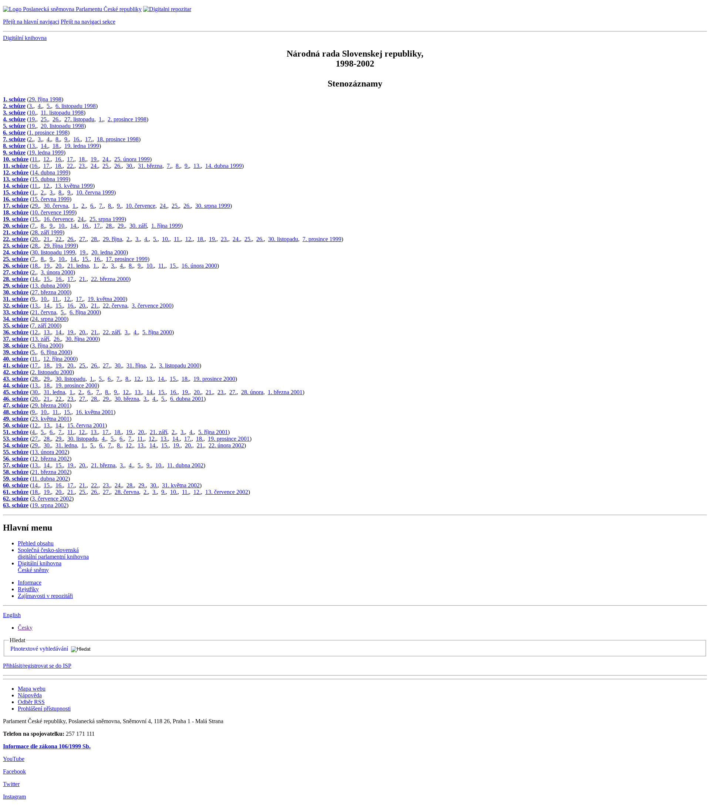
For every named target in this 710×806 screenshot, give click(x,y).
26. (56, 119)
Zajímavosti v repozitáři (45, 596)
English (12, 615)
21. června (44, 312)
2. (31, 139)
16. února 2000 (199, 266)
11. (35, 159)
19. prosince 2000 (214, 379)
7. (169, 166)
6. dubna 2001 (187, 399)
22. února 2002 (226, 445)
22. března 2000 (110, 279)
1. (101, 119)
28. (109, 226)
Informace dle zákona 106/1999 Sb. (47, 746)
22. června (115, 305)
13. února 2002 (49, 452)
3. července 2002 (52, 498)
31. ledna (54, 392)
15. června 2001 (86, 425)
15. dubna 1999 (50, 179)
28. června (127, 492)
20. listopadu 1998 (62, 126)
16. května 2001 (95, 412)
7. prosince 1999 (321, 239)
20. (35, 239)
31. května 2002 (181, 485)
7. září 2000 (46, 325)
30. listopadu (283, 239)
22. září (111, 332)
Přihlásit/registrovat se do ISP (37, 666)
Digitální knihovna (25, 38)
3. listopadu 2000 (179, 365)
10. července (140, 206)
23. (82, 166)
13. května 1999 (74, 186)
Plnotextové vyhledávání (39, 649)
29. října (112, 239)
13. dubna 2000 (50, 285)
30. (129, 166)
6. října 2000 (84, 312)
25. (44, 119)
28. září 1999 (47, 232)
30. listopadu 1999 (53, 252)
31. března (150, 166)
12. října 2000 (59, 359)
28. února (252, 392)
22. (70, 166)
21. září (158, 432)
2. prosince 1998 (127, 119)
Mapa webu (31, 688)
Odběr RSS (31, 702)
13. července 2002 (226, 492)
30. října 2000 (81, 339)
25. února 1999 (132, 159)
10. (32, 112)
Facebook (14, 771)
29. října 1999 (60, 246)
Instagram (14, 796)
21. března (103, 465)
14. (44, 146)
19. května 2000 (106, 299)
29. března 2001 (51, 405)
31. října (136, 365)
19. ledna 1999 (81, 146)
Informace (29, 582)
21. (47, 239)
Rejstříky (28, 589)
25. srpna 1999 (106, 219)
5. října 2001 (213, 432)
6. (92, 206)
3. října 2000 (46, 345)
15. (35, 219)
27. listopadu (79, 119)
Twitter (11, 784)
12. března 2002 (51, 459)
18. (56, 146)
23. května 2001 (51, 419)
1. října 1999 (166, 226)
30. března (127, 399)
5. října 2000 (157, 332)
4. (40, 106)
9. (66, 139)
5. (49, 106)
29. (35, 206)
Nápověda (30, 695)
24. (106, 159)
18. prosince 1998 (118, 139)
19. (32, 119)
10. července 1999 (53, 212)
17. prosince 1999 (127, 259)
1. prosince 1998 (48, 132)
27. (83, 239)
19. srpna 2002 (49, 505)
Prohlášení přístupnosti (44, 708)
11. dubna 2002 (185, 465)
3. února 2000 (57, 272)
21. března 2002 (51, 472)
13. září (40, 339)
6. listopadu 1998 (75, 106)
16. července (58, 219)
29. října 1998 (45, 99)
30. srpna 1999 (212, 206)
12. (47, 159)
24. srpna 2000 (49, 319)
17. (88, 139)
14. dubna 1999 (223, 166)
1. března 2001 (285, 392)
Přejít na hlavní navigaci (31, 21)
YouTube (13, 759)
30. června (56, 206)
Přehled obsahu (36, 543)
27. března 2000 (51, 292)
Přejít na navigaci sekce (88, 21)
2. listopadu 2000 (52, 372)
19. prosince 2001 (229, 439)
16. (77, 139)
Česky (25, 627)
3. (31, 106)
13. (32, 146)
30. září (138, 226)
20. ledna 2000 (108, 252)
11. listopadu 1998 (62, 112)
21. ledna (78, 266)
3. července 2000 (152, 305)
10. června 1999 (95, 192)
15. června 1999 (51, 199)
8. (57, 139)
